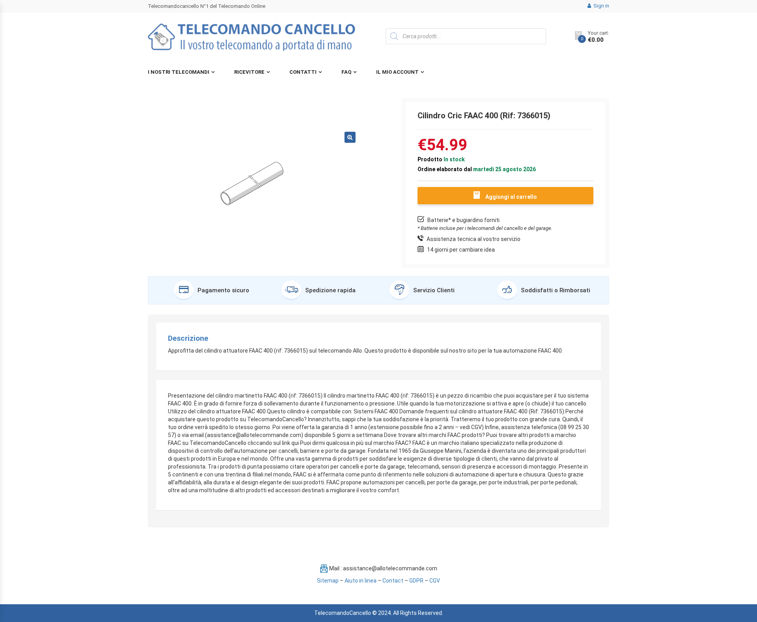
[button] (350, 137)
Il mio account (397, 72)
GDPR (416, 580)
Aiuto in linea (361, 580)
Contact (392, 580)
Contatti (303, 72)
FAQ (346, 72)
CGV (434, 580)
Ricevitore (249, 72)
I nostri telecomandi (178, 72)
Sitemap (328, 580)
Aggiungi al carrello (511, 197)
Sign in (600, 6)
